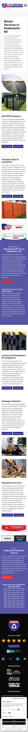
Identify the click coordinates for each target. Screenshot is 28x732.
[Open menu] (25, 5)
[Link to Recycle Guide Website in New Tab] (14, 679)
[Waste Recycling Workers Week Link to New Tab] (14, 672)
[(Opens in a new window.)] (14, 651)
